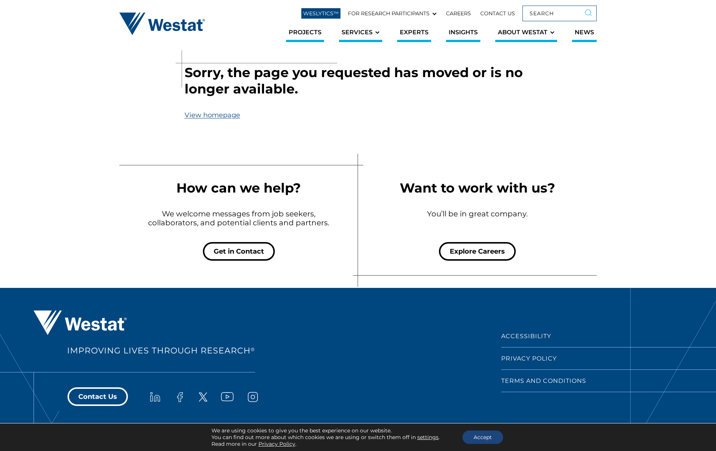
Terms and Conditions (543, 380)
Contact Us (497, 13)
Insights (463, 32)
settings (428, 437)
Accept (483, 437)
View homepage (212, 115)
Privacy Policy (529, 358)
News (584, 32)
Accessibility (526, 336)
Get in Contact (239, 251)
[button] (392, 13)
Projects (305, 32)
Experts (414, 32)
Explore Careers (477, 251)
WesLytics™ (321, 13)
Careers (458, 13)
